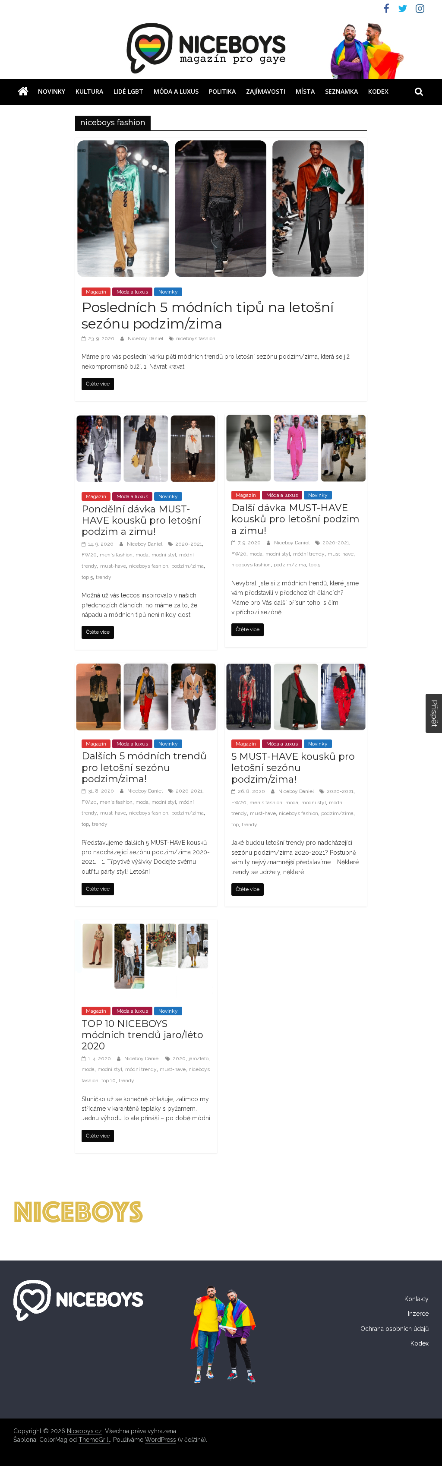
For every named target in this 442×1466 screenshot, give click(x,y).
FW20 (89, 555)
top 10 (108, 1080)
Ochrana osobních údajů (394, 1328)
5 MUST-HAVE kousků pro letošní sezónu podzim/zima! (293, 768)
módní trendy (309, 554)
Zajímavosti (265, 91)
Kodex (378, 91)
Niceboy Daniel (146, 338)
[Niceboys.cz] (23, 91)
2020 (179, 1058)
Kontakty (416, 1298)
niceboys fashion (195, 338)
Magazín (96, 292)
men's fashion (116, 555)
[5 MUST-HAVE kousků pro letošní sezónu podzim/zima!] (296, 668)
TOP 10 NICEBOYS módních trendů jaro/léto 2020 (142, 1035)
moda (142, 555)
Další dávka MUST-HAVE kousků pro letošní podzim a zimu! (295, 519)
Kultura (89, 91)
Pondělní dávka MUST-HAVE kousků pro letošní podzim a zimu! (141, 520)
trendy (103, 577)
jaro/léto (198, 1058)
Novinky (51, 91)
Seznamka (341, 91)
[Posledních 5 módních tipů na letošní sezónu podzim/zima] (220, 143)
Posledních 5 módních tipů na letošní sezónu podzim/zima (208, 315)
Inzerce (418, 1313)
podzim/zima (187, 566)
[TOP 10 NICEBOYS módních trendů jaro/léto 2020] (146, 925)
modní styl (164, 555)
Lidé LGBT (128, 91)
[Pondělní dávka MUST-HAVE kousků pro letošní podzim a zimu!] (146, 419)
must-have (113, 566)
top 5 (87, 577)
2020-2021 (188, 544)
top (85, 824)
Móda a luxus (176, 91)
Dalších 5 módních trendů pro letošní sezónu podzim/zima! (144, 767)
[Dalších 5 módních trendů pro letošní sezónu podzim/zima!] (146, 668)
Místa (305, 91)
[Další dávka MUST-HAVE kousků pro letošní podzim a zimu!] (296, 419)
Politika (222, 91)
